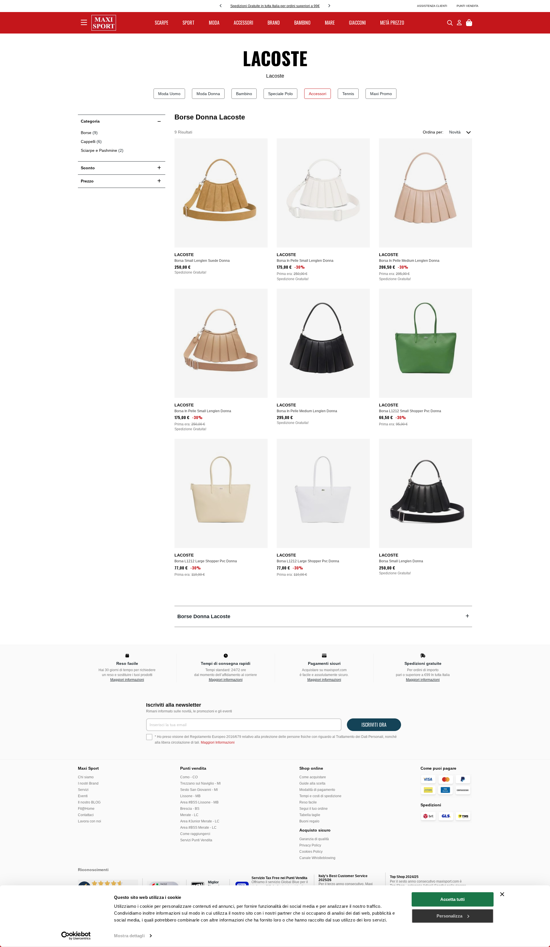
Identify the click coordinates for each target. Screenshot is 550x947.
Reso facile (308, 802)
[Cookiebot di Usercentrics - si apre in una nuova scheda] (76, 936)
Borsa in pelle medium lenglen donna (409, 261)
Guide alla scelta (312, 783)
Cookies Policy (311, 852)
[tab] (323, 616)
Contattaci (86, 815)
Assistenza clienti (432, 5)
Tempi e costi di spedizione (320, 796)
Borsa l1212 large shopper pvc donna (205, 561)
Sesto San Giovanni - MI (199, 790)
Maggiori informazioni (127, 680)
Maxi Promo (381, 93)
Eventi (83, 796)
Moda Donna (208, 93)
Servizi (83, 790)
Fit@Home (86, 809)
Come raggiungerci (195, 834)
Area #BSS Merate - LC (198, 828)
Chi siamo (86, 777)
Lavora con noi (89, 821)
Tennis (348, 93)
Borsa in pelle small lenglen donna (305, 261)
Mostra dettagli (129, 935)
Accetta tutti (452, 899)
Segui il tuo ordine (313, 809)
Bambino (244, 93)
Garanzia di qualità (314, 839)
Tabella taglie (309, 815)
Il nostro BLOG (89, 802)
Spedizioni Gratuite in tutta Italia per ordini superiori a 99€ (275, 6)
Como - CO (189, 777)
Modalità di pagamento (317, 790)
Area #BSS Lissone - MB (199, 802)
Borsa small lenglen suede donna (202, 261)
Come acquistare (312, 777)
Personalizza (449, 915)
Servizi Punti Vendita (196, 840)
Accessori (317, 93)
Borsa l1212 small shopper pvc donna (410, 411)
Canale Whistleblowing (317, 858)
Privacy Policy (310, 845)
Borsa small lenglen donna (401, 561)
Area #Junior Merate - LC (199, 821)
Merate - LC (189, 815)
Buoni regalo (309, 821)
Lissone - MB (190, 796)
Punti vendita (467, 5)
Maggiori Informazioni (218, 742)
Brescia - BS (189, 809)
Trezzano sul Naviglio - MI (200, 783)
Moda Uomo (169, 93)
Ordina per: (433, 132)
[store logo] (103, 23)
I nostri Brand (88, 783)
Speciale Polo (280, 93)
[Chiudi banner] (502, 894)
